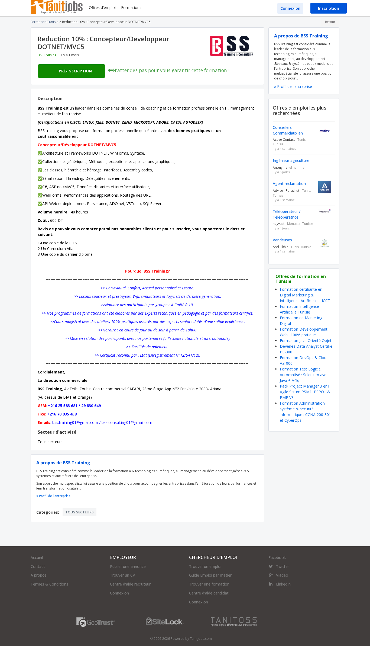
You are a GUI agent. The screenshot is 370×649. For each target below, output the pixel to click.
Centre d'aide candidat (209, 593)
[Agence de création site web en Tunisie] (234, 621)
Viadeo (282, 575)
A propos (39, 575)
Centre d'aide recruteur (130, 584)
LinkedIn (283, 584)
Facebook (277, 557)
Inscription (328, 8)
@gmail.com (87, 422)
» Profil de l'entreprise (53, 496)
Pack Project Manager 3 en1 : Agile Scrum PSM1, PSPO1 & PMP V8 (306, 391)
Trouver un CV (122, 575)
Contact (38, 566)
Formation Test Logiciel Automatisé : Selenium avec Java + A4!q (304, 374)
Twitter (282, 566)
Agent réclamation (289, 183)
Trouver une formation (209, 584)
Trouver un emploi (205, 566)
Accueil (37, 557)
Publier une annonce (128, 566)
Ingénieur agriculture (291, 160)
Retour (330, 22)
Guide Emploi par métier (210, 575)
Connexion (290, 8)
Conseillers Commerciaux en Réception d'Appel (288, 133)
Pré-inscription (75, 70)
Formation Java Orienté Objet (306, 340)
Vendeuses (282, 239)
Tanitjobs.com (201, 638)
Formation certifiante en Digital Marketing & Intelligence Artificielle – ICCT (305, 295)
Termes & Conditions (49, 584)
